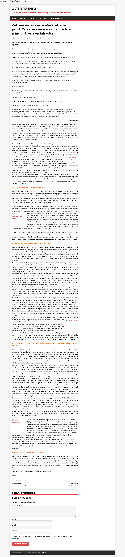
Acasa (14, 18)
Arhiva (22, 18)
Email (14, 525)
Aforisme (44, 38)
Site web (15, 531)
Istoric (43, 18)
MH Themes (42, 552)
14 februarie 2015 (20, 38)
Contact (32, 18)
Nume (14, 519)
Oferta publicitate (57, 18)
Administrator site (33, 38)
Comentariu (16, 505)
